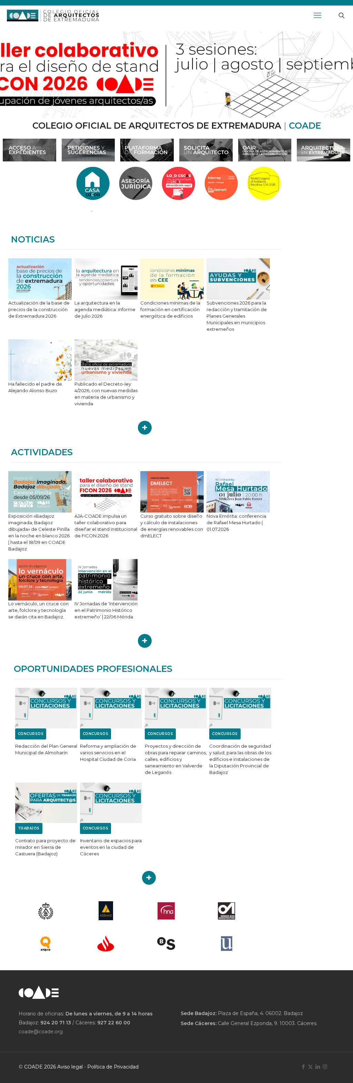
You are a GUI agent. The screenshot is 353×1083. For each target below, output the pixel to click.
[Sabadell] (166, 943)
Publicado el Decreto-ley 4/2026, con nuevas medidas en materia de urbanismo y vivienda (106, 393)
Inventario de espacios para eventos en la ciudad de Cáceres (111, 847)
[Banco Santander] (105, 943)
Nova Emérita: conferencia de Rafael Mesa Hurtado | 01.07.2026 (236, 522)
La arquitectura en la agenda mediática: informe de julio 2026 (104, 309)
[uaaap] (226, 943)
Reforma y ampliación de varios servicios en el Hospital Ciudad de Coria (108, 752)
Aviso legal (70, 1067)
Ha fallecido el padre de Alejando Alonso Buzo (35, 387)
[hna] (166, 910)
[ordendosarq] (226, 910)
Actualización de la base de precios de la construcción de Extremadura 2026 (39, 309)
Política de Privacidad (113, 1067)
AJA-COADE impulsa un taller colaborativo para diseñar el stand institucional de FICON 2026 (105, 525)
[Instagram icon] (324, 1066)
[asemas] (105, 910)
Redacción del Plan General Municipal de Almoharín (46, 749)
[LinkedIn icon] (317, 1066)
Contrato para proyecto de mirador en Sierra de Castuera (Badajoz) (45, 847)
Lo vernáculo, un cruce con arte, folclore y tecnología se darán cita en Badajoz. (38, 610)
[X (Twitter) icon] (310, 1066)
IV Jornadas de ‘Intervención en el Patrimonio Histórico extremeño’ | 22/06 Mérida (106, 610)
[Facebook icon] (303, 1066)
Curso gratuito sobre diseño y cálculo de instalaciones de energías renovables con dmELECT (171, 525)
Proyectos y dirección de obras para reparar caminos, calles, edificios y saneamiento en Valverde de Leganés (176, 759)
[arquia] (45, 943)
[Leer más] (145, 428)
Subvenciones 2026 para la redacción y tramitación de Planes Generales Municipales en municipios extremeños (236, 316)
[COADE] (53, 15)
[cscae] (45, 910)
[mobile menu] (317, 15)
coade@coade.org (41, 1032)
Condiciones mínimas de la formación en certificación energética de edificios (170, 309)
